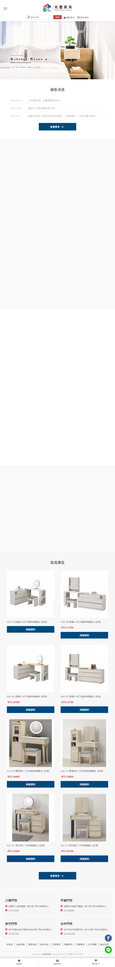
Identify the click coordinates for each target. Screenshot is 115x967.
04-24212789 (69, 933)
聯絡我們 (104, 944)
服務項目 (32, 944)
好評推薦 (92, 944)
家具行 (41, 947)
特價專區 (80, 944)
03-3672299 (14, 910)
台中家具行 (50, 947)
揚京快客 (47, 954)
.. (67, 954)
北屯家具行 (60, 947)
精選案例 (68, 944)
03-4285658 (69, 910)
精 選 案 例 (54, 540)
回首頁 (9, 944)
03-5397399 (14, 933)
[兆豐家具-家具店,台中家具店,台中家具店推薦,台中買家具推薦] (57, 8)
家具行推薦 (71, 947)
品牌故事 (20, 944)
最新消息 (44, 944)
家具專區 (56, 944)
